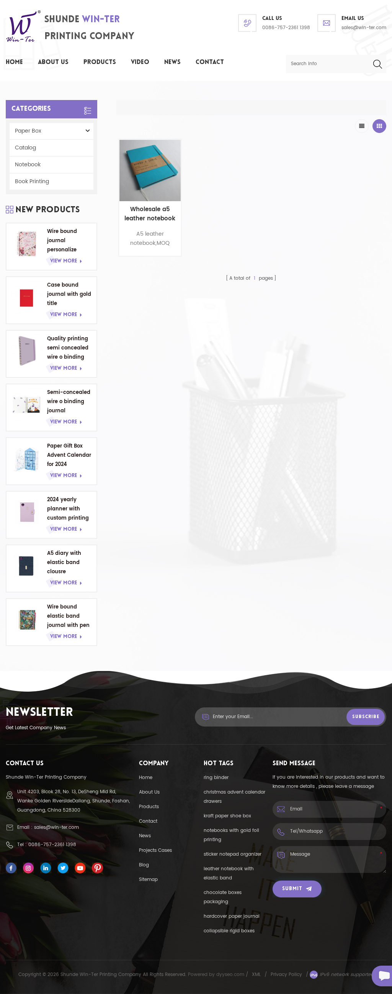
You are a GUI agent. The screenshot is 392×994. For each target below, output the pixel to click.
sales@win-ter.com (363, 27)
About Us (53, 62)
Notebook (28, 164)
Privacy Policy (286, 974)
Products (99, 62)
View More (63, 261)
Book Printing (32, 181)
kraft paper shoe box (227, 816)
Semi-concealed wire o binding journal (68, 402)
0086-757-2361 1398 (286, 27)
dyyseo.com (231, 974)
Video (140, 62)
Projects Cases (155, 850)
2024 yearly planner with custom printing (68, 509)
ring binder (216, 777)
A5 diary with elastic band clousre (64, 562)
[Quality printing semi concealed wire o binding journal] (26, 351)
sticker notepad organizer (232, 854)
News (172, 62)
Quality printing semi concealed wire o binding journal (67, 348)
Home (14, 62)
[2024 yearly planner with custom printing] (26, 511)
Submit (292, 888)
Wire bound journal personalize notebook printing (62, 241)
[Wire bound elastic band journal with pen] (26, 619)
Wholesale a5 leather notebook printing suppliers (150, 214)
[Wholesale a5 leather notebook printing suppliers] (150, 170)
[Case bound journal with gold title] (26, 297)
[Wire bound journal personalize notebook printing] (26, 243)
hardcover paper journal (232, 916)
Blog (144, 865)
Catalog (25, 147)
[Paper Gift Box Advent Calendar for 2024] (26, 458)
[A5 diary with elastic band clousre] (26, 565)
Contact (210, 62)
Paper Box (28, 130)
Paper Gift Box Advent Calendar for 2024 (69, 455)
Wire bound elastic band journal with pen (68, 616)
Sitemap (148, 879)
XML (256, 974)
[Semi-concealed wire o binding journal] (26, 404)
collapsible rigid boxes (229, 931)
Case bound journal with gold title (69, 294)
